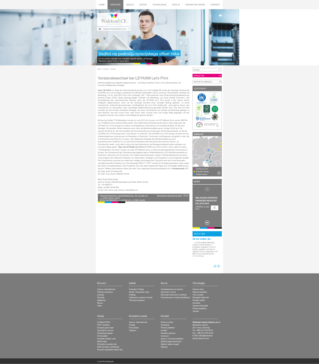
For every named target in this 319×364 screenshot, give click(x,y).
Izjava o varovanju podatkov (172, 338)
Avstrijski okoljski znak (106, 338)
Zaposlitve (199, 75)
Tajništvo (132, 330)
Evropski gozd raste (105, 327)
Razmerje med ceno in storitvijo (173, 294)
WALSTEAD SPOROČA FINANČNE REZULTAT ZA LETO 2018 (206, 200)
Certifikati (200, 88)
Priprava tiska (198, 289)
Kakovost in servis (168, 292)
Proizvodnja (134, 327)
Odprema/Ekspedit (200, 305)
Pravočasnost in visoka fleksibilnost (175, 297)
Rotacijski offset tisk (201, 297)
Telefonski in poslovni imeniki (141, 297)
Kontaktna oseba (195, 4)
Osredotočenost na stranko (172, 289)
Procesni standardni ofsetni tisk (110, 349)
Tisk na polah (198, 294)
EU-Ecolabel (102, 335)
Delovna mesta (167, 322)
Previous (100, 45)
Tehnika (196, 311)
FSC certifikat (103, 324)
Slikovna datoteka (200, 292)
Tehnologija (159, 4)
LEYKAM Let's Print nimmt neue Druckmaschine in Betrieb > (187, 195)
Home (102, 4)
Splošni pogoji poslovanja (171, 341)
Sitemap (164, 346)
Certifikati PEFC (103, 322)
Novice (113, 69)
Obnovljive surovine (105, 330)
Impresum (165, 335)
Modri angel (102, 341)
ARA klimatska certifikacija (108, 346)
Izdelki (130, 4)
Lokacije (100, 294)
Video (99, 305)
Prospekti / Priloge (136, 289)
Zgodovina (101, 300)
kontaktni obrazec (203, 81)
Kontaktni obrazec (168, 333)
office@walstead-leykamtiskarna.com (203, 336)
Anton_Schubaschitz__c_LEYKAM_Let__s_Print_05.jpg (122, 200)
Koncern (115, 4)
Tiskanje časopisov (137, 300)
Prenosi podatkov (200, 308)
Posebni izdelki (199, 300)
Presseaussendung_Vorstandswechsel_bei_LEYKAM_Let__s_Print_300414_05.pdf (124, 197)
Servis (143, 4)
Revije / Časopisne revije (139, 292)
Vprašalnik (165, 324)
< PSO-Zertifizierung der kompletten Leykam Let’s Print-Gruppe (184, 195)
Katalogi (132, 294)
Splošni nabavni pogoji (170, 344)
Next (106, 45)
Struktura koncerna (105, 292)
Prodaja (132, 324)
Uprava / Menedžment (106, 289)
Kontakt (215, 4)
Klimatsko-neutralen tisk (107, 344)
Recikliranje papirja (105, 333)
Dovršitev (196, 303)
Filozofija (100, 297)
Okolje (176, 4)
